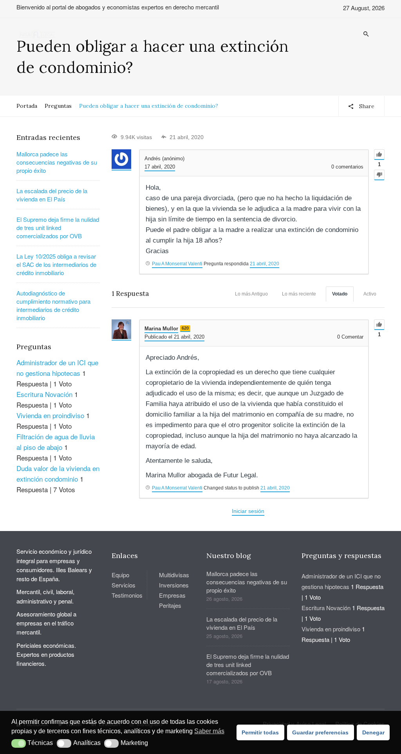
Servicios (123, 585)
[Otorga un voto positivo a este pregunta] (379, 154)
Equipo (120, 575)
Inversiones (174, 585)
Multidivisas (174, 575)
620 (185, 328)
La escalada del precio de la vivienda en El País (51, 195)
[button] (18, 743)
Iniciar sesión (248, 511)
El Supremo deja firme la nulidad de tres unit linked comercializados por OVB (57, 227)
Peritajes (170, 605)
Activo (369, 294)
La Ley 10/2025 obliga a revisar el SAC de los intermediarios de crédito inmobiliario (56, 264)
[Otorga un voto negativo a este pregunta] (379, 175)
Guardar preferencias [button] (320, 732)
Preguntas (58, 105)
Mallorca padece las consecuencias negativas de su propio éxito (56, 162)
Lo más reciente (299, 294)
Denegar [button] (373, 732)
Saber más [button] (209, 731)
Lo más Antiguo (251, 294)
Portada (26, 105)
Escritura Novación (44, 394)
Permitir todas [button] (260, 732)
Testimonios (127, 595)
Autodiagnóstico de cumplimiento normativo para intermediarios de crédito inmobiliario (53, 305)
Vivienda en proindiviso (50, 415)
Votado (339, 294)
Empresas (172, 595)
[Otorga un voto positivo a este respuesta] (379, 324)
